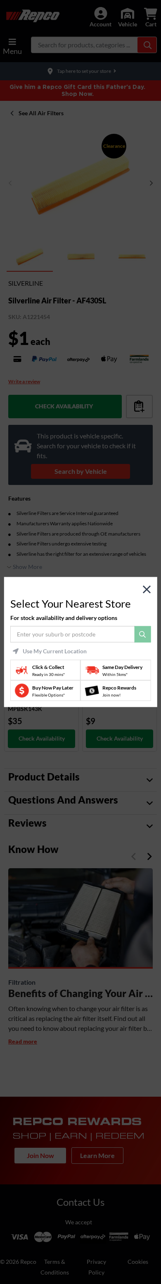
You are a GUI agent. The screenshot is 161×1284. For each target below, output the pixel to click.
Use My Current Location (55, 651)
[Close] (147, 589)
